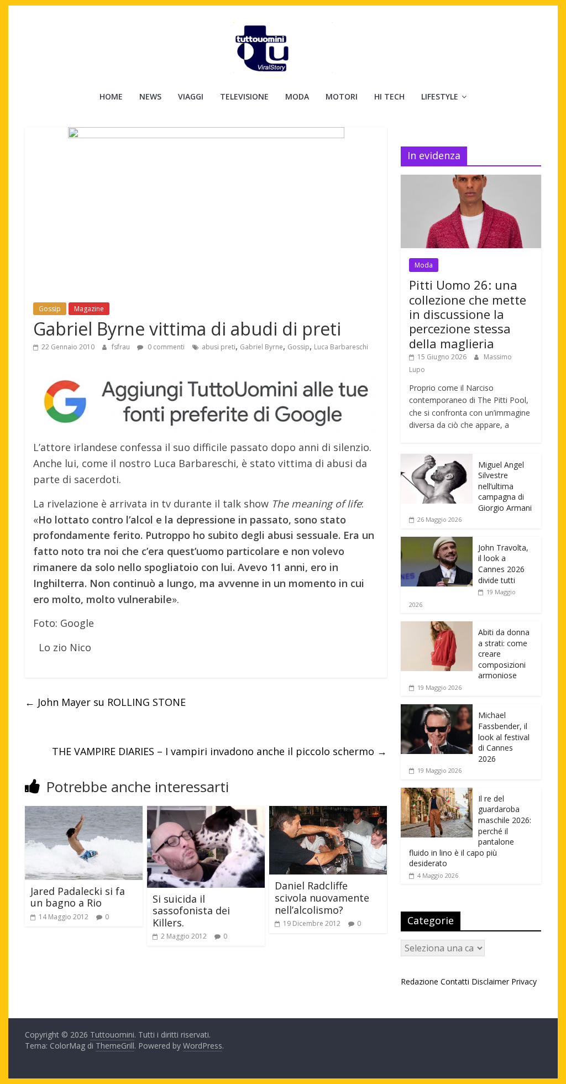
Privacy (524, 981)
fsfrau (122, 347)
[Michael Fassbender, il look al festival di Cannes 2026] (437, 710)
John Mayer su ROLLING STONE (105, 702)
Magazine (89, 308)
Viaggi (190, 96)
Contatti (455, 981)
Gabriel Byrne (261, 347)
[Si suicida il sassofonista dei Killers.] (206, 813)
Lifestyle (439, 96)
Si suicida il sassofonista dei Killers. (191, 910)
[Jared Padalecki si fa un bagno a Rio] (84, 813)
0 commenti (165, 347)
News (150, 96)
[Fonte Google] (206, 402)
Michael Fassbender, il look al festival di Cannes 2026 (504, 736)
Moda (297, 96)
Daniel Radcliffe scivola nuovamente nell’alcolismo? (322, 897)
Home (111, 96)
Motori (342, 96)
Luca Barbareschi (341, 347)
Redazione (419, 981)
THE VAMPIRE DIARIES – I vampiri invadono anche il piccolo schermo (219, 751)
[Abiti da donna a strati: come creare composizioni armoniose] (437, 627)
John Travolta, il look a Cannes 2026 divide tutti (503, 563)
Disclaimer (490, 981)
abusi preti (218, 347)
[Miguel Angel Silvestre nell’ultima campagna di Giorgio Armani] (437, 459)
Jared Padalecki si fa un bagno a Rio (77, 897)
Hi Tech (389, 96)
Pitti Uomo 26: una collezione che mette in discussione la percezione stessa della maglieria (467, 314)
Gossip (50, 308)
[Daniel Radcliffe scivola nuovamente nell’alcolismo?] (328, 813)
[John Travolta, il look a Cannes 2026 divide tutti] (437, 542)
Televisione (244, 96)
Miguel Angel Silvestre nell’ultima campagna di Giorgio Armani (505, 486)
